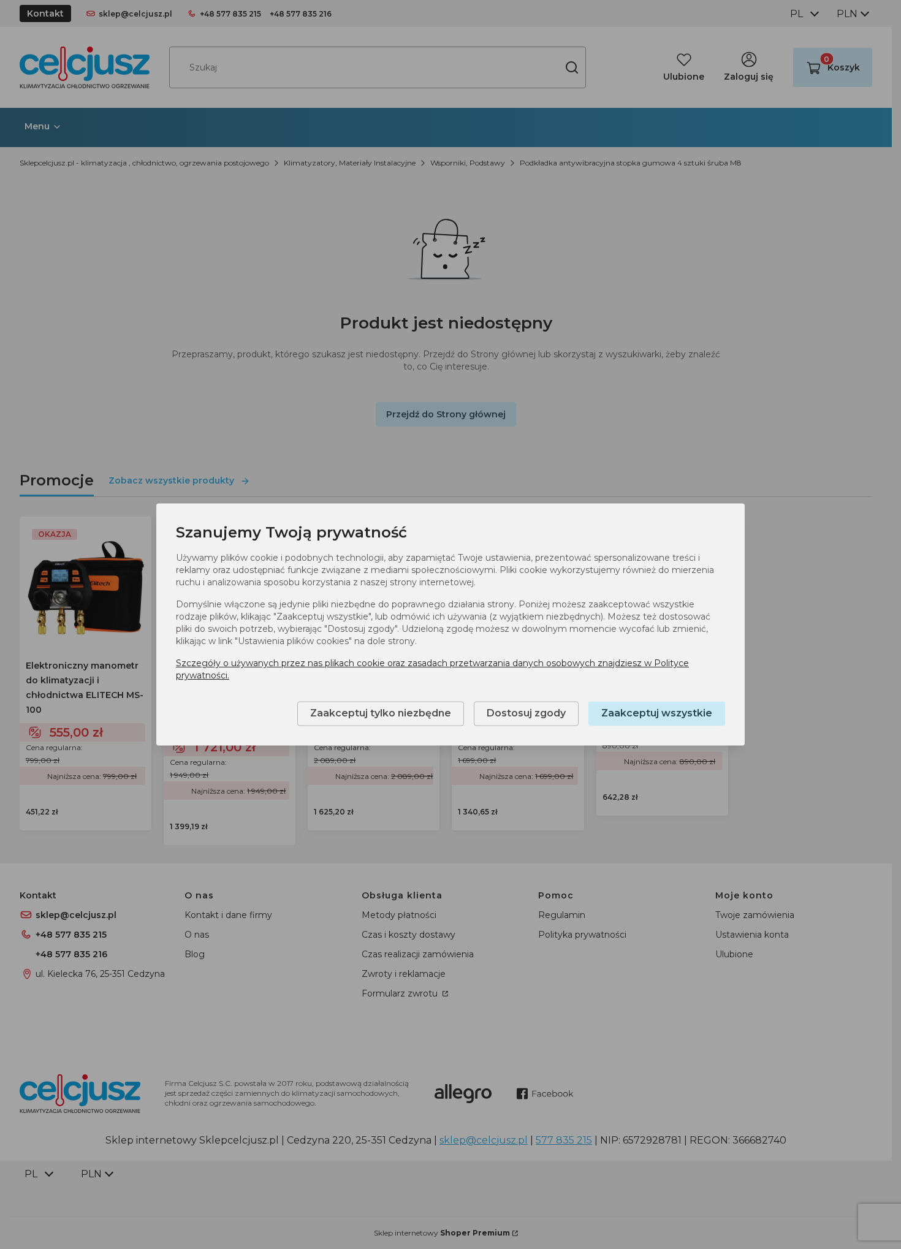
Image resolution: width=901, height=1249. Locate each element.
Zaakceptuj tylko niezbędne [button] (380, 713)
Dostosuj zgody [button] (526, 713)
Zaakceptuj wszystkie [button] (656, 713)
